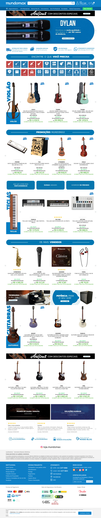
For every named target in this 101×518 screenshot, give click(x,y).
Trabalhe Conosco (11, 474)
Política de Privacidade (12, 476)
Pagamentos (31, 474)
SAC (54, 480)
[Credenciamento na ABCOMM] (63, 492)
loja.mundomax (52, 447)
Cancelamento (32, 469)
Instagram (57, 474)
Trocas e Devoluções (34, 480)
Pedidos (30, 476)
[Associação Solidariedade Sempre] (55, 502)
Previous (5, 31)
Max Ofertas (87, 8)
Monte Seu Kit (35, 8)
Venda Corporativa (74, 8)
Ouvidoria (8, 480)
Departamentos (13, 8)
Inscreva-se (89, 481)
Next (96, 31)
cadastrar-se (84, 4)
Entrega (30, 471)
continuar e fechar (85, 513)
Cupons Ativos (32, 478)
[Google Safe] (54, 492)
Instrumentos (45, 8)
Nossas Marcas (10, 471)
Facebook (56, 477)
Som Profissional (55, 8)
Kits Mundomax (25, 8)
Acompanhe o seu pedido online (37, 467)
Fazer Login (82, 3)
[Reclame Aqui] (48, 497)
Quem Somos (9, 467)
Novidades (64, 8)
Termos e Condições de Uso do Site (16, 478)
